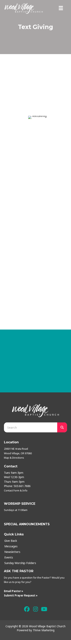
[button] (27, 609)
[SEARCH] (62, 427)
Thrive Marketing (43, 630)
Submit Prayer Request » (20, 595)
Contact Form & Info (15, 490)
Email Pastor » (13, 591)
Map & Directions (14, 457)
